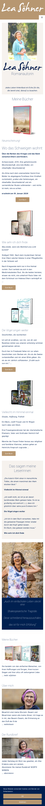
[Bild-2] (22, 644)
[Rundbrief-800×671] (22, 738)
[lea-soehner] (22, 2)
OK (22, 796)
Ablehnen (22, 802)
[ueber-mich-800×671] (22, 690)
